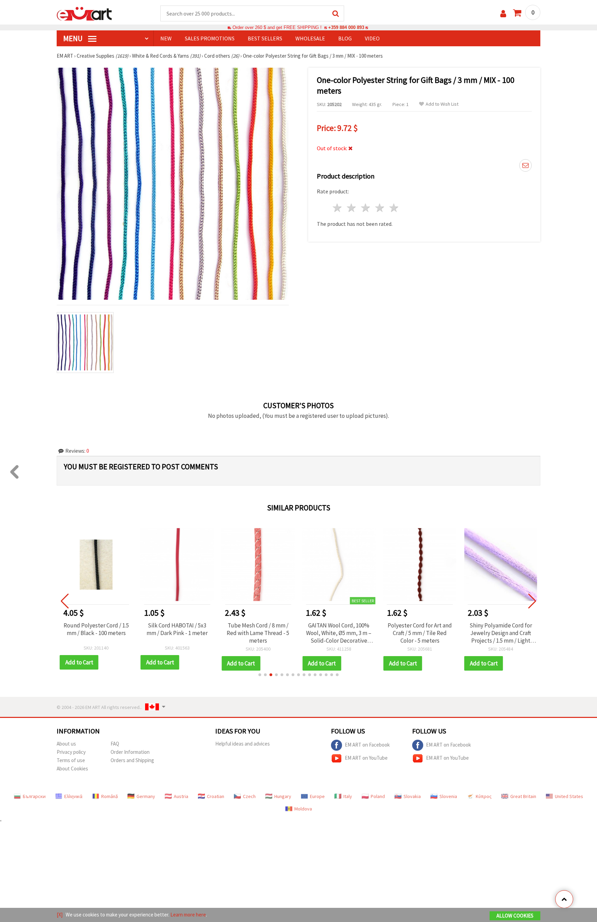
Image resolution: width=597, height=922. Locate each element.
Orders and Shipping (132, 760)
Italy (347, 796)
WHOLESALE (310, 38)
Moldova (303, 809)
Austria (181, 796)
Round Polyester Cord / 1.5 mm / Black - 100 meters (96, 629)
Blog (345, 38)
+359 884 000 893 (346, 27)
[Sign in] (503, 13)
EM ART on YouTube (366, 757)
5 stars (394, 208)
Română (109, 796)
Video (372, 38)
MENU (73, 38)
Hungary (282, 796)
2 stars (352, 208)
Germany (145, 796)
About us (66, 743)
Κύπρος (484, 796)
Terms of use (71, 760)
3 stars (366, 208)
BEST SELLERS (265, 38)
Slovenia (448, 796)
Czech (249, 796)
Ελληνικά (73, 796)
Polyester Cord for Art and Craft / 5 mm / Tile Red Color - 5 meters (420, 633)
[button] (259, 674)
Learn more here (188, 914)
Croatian (215, 796)
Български (34, 796)
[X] (60, 914)
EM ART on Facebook (367, 744)
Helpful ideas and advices (242, 743)
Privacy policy (71, 752)
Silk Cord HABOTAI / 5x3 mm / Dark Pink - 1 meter (177, 629)
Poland (378, 796)
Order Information (130, 752)
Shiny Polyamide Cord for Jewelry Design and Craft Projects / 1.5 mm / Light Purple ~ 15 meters (501, 633)
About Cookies (72, 768)
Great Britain (523, 796)
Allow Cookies (514, 915)
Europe (317, 796)
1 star (338, 208)
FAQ (115, 743)
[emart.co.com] (84, 13)
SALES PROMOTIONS (210, 38)
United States (569, 796)
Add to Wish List (442, 104)
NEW (166, 38)
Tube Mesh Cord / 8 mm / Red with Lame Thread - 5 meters (258, 633)
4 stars (380, 208)
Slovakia (412, 796)
